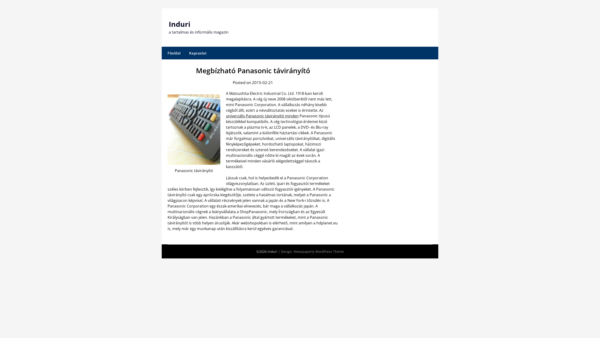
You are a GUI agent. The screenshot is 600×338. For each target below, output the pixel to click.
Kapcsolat (198, 53)
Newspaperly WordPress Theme (319, 251)
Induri (179, 24)
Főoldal (174, 53)
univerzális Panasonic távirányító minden (262, 116)
